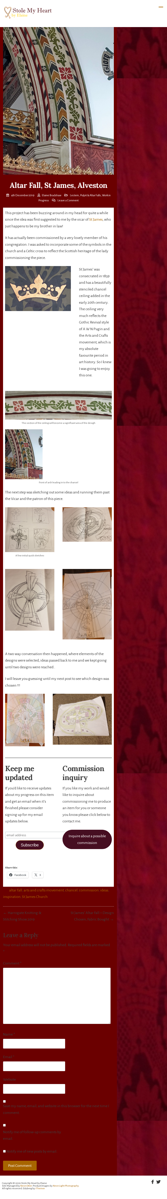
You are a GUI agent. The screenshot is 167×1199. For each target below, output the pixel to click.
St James (96, 219)
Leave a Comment (68, 200)
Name (9, 1034)
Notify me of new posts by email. (31, 1151)
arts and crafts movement (44, 890)
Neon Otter (26, 1186)
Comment (12, 963)
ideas (104, 890)
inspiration (12, 897)
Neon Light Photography (66, 1186)
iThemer (40, 1188)
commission (89, 890)
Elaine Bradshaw (51, 195)
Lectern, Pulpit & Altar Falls (85, 195)
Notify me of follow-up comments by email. (32, 1135)
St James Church (35, 897)
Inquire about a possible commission (87, 839)
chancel (71, 890)
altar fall (15, 890)
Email (8, 1057)
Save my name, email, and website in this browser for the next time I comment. (56, 1109)
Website (9, 1079)
